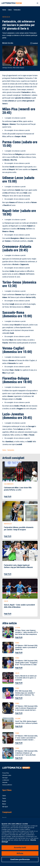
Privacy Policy (5, 773)
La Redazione (5, 780)
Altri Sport (5, 806)
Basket (4, 801)
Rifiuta (20, 853)
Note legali (5, 777)
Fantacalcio (17, 10)
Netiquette (4, 782)
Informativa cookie (6, 775)
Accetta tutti (20, 847)
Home (4, 10)
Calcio (10, 10)
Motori (4, 804)
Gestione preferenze (7, 785)
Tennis (4, 798)
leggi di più (7, 496)
